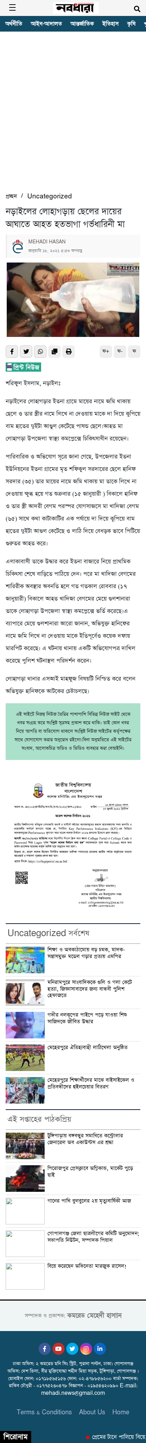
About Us (92, 1412)
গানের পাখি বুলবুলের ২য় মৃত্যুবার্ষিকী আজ (89, 1201)
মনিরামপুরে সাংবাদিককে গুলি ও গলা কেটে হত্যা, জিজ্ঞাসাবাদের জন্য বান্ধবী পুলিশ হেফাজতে (89, 989)
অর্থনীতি (13, 24)
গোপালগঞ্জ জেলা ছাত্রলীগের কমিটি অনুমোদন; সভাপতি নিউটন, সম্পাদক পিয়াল (93, 1237)
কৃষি (131, 24)
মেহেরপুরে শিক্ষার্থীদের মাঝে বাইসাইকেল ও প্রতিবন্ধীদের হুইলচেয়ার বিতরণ (90, 1083)
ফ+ (105, 351)
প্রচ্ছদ (11, 196)
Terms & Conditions (44, 1412)
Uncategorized (49, 196)
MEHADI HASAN (47, 242)
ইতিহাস (110, 24)
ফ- (120, 351)
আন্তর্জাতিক (82, 24)
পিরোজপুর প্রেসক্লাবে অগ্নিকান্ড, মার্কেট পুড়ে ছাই (90, 1172)
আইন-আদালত (46, 24)
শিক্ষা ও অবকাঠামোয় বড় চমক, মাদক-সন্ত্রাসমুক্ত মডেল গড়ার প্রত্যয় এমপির (86, 953)
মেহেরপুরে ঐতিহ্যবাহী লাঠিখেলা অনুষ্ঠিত (88, 1047)
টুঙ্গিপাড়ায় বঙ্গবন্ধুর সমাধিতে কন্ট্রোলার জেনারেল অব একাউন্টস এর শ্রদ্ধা (85, 1139)
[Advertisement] (73, 115)
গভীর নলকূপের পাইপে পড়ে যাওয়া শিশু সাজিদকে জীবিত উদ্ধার (87, 1018)
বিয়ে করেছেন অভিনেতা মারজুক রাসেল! (87, 1266)
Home (120, 1412)
